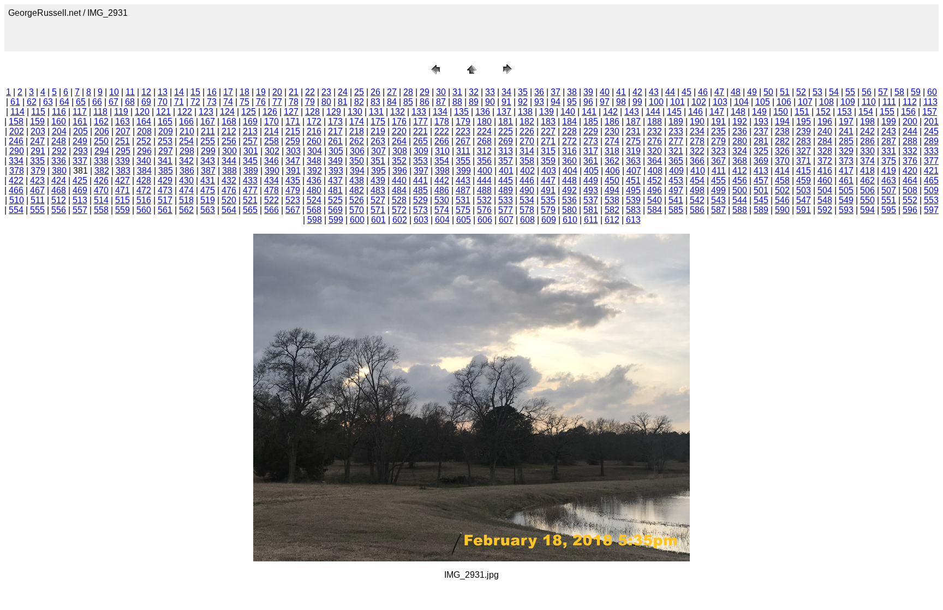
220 (399, 131)
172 (314, 121)
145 (674, 111)
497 (676, 190)
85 (408, 101)
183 (548, 121)
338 (101, 160)
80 (326, 101)
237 (761, 131)
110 (869, 101)
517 (165, 200)
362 (612, 160)
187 (633, 121)
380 (59, 170)
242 (867, 131)
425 (80, 180)
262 (356, 141)
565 (250, 210)
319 (633, 151)
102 (698, 101)
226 (527, 131)
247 (37, 141)
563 (207, 210)
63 (48, 101)
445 (505, 180)
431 (207, 180)
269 (505, 141)
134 (440, 111)
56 (867, 92)
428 (143, 180)
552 (910, 200)
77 (277, 101)
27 (392, 92)
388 (229, 170)
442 (441, 180)
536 (569, 200)
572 (399, 210)
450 (612, 180)
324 (739, 151)
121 (163, 111)
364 (654, 160)
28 (408, 92)
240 (824, 131)
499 (718, 190)
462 (867, 180)
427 (122, 180)
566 (271, 210)
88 (457, 101)
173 (335, 121)
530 (441, 200)
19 (261, 92)
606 (485, 219)
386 (187, 170)
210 (187, 131)
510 (16, 200)
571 (378, 210)
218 (356, 131)
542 (697, 200)
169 (250, 121)
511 (38, 200)
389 (250, 170)
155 (887, 111)
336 (58, 160)
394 (357, 170)
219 (378, 131)
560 (143, 210)
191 (718, 121)
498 (697, 190)
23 (326, 92)
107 (805, 101)
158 (16, 121)
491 (548, 190)
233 (676, 131)
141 (589, 111)
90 (490, 101)
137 (504, 111)
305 (336, 151)
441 (420, 180)
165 (165, 121)
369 (761, 160)
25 (359, 92)
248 (58, 141)
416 (824, 170)
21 (294, 92)
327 (803, 151)
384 (144, 170)
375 (888, 160)
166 (186, 121)
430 (186, 180)
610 (570, 219)
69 (146, 101)
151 (802, 111)
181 (505, 121)
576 (484, 210)
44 (670, 92)
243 (888, 131)
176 (399, 121)
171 (292, 121)
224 (484, 131)
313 (505, 151)
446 (527, 180)
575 (463, 210)
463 (888, 180)
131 (376, 111)
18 (244, 92)
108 (826, 101)
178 (441, 121)
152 (823, 111)
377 (931, 160)
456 (739, 180)
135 (461, 111)
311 (463, 151)
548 (824, 200)
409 (676, 170)
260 (314, 141)
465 (931, 180)
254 (186, 141)
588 (739, 210)
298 (187, 151)
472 (143, 190)
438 (356, 180)
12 (146, 92)
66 (97, 101)
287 (888, 141)
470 (101, 190)
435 (292, 180)
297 (165, 151)
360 (569, 160)
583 (633, 210)
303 (293, 151)
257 (250, 141)
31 (457, 92)
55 (850, 92)
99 (637, 101)
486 (441, 190)
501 (761, 190)
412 (739, 170)
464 (910, 180)
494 (612, 190)
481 (335, 190)
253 (165, 141)
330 (867, 151)
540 (654, 200)
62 (32, 101)
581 (590, 210)
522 (271, 200)
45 (686, 92)
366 (697, 160)
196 (824, 121)
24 (343, 92)
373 (846, 160)
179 (463, 121)
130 (355, 111)
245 (931, 131)
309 (421, 151)
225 (505, 131)
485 (420, 190)
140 (567, 111)
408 (655, 170)
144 (653, 111)
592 (824, 210)
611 (591, 219)
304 (314, 151)
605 (463, 219)
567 (292, 210)
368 (739, 160)
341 (165, 160)
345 (250, 160)
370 (782, 160)
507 (888, 190)
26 (375, 92)
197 (846, 121)
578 (527, 210)
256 (229, 141)
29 (424, 92)
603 (421, 219)
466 (16, 190)
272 (569, 141)
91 (506, 101)
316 (569, 151)
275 (633, 141)
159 (37, 121)
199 (888, 121)
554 (16, 210)
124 (227, 111)
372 (824, 160)
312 (484, 151)
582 (612, 210)
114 (17, 111)
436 (314, 180)
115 (38, 111)
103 (720, 101)
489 (505, 190)
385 (165, 170)
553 (931, 200)
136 (482, 111)
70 (163, 101)
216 (314, 131)
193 (761, 121)
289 (931, 141)
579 (548, 210)
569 (335, 210)
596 (910, 210)
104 (741, 101)
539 (633, 200)
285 (846, 141)
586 (697, 210)
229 (590, 131)
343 (207, 160)
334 (16, 160)
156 (908, 111)
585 (676, 210)
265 (420, 141)
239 (803, 131)
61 (15, 101)
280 (739, 141)
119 (121, 111)
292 (59, 151)
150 (780, 111)
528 (399, 200)
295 (123, 151)
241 (846, 131)
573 (420, 210)
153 (844, 111)
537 (590, 200)
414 (782, 170)
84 (392, 101)
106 (784, 101)
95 (572, 101)
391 (293, 170)
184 (569, 121)
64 (64, 101)
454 (697, 180)
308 (399, 151)
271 (548, 141)
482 (356, 190)
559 (122, 210)
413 (761, 170)
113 (930, 101)
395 (378, 170)
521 (250, 200)
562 (186, 210)
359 (548, 160)
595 (888, 210)
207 (123, 131)
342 (186, 160)
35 (523, 92)
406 (612, 170)
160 (58, 121)
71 (179, 101)
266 (441, 141)
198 (867, 121)
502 (782, 190)
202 (16, 131)
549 (846, 200)
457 (761, 180)
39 (588, 92)
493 (590, 190)
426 (101, 180)
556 (58, 210)
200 (910, 121)
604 (442, 219)
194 (782, 121)
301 (250, 151)
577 (505, 210)
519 (207, 200)
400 (485, 170)
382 (101, 170)
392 (314, 170)
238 (782, 131)
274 (612, 141)
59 (916, 92)
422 (16, 180)
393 (336, 170)
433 (250, 180)
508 (910, 190)
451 (633, 180)
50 (768, 92)
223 (463, 131)
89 (474, 101)
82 (359, 101)
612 (612, 219)
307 (378, 151)
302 (272, 151)
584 (654, 210)
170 (271, 121)
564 (229, 210)
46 (703, 92)
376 (910, 160)
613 (633, 219)
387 (208, 170)
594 (867, 210)
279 (718, 141)
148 (738, 111)
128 (312, 111)
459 (803, 180)
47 (719, 92)
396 (399, 170)
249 (80, 141)
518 (186, 200)
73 (212, 101)
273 (590, 141)
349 (335, 160)
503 (803, 190)
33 (490, 92)
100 (656, 101)
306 (357, 151)
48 (736, 92)
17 (228, 92)
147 (716, 111)
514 (101, 200)
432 (229, 180)
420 (910, 170)
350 (356, 160)
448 (569, 180)
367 (718, 160)
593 (846, 210)
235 (718, 131)
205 (80, 131)
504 (824, 190)
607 (506, 219)
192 (739, 121)
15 (195, 92)
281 (761, 141)
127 (291, 111)
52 (801, 92)
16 (212, 92)
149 (759, 111)
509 (931, 190)
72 (195, 101)
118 (100, 111)
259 (292, 141)
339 (122, 160)
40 (605, 92)
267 (463, 141)
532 (484, 200)
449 (590, 180)
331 (888, 151)
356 (484, 160)
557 (80, 210)
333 (931, 151)
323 (718, 151)
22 (310, 92)
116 (59, 111)
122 (184, 111)
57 (883, 92)
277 (676, 141)
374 (867, 160)
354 (441, 160)
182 (527, 121)
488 (484, 190)
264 (399, 141)
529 (420, 200)
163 (122, 121)
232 (654, 131)
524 (314, 200)
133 (418, 111)
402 (527, 170)
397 (421, 170)
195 (803, 121)
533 (505, 200)
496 (654, 190)
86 (424, 101)
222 (441, 131)
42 (637, 92)
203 (38, 131)
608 (527, 219)
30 (441, 92)
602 (399, 219)
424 (58, 180)
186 (612, 121)
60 (932, 92)
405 (591, 170)
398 (442, 170)
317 (590, 151)
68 (130, 101)
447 (548, 180)
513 (80, 200)
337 (80, 160)
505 (846, 190)
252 (143, 141)
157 (929, 111)
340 (143, 160)
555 (37, 210)
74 (228, 101)
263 (378, 141)
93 (539, 101)
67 (113, 101)
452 (654, 180)
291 (38, 151)
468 (58, 190)
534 (527, 200)
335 (37, 160)
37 (555, 92)
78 (294, 101)
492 (569, 190)
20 (277, 92)
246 (16, 141)
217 (335, 131)
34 (506, 92)
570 (356, 210)
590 (782, 210)
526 (356, 200)
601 (378, 219)
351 (378, 160)
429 (165, 180)
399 (463, 170)
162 (101, 121)
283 (803, 141)
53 (817, 92)
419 (888, 170)
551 (888, 200)
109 (847, 101)
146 (695, 111)
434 (271, 180)
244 (910, 131)
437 (335, 180)
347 (292, 160)
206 (101, 131)
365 (676, 160)
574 (441, 210)
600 (357, 219)
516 (143, 200)
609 (548, 219)
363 (633, 160)
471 (122, 190)
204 (59, 131)
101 (677, 101)
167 (207, 121)
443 (463, 180)
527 (378, 200)
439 (378, 180)
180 (484, 121)
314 (527, 151)
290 (16, 151)
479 (292, 190)
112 (910, 101)
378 (16, 170)
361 (590, 160)
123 (206, 111)
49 (752, 92)
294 (101, 151)
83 (375, 101)
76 (261, 101)
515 (122, 200)
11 (130, 92)
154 (865, 111)
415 (803, 170)
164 (143, 121)
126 (269, 111)
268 (484, 141)
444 (484, 180)
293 (80, 151)
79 (310, 101)
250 (101, 141)
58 (899, 92)
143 (631, 111)
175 (378, 121)
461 (846, 180)
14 (179, 92)
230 (612, 131)
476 (229, 190)
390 (272, 170)
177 (420, 121)
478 (271, 190)
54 (834, 92)
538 (612, 200)
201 (931, 121)
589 (761, 210)
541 (676, 200)
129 (333, 111)
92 (523, 101)
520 (229, 200)
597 (931, 210)
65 (81, 101)
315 (548, 151)
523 (292, 200)
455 (718, 180)
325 (761, 151)
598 (314, 219)
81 (343, 101)
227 (548, 131)
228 (569, 131)
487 (463, 190)
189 (676, 121)
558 (101, 210)
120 (142, 111)
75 (244, 101)
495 (633, 190)
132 (397, 111)
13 (163, 92)
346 (271, 160)
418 (867, 170)
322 (697, 151)
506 (867, 190)
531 (463, 200)
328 (824, 151)
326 (782, 151)
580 (569, 210)
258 (271, 141)
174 (356, 121)
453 (676, 180)
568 (314, 210)
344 (229, 160)
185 (590, 121)
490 (527, 190)
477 (250, 190)
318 (612, 151)
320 (654, 151)
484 (399, 190)
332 (910, 151)
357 (505, 160)
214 (271, 131)
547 (803, 200)
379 (38, 170)
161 (80, 121)
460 (824, 180)
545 (761, 200)
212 (229, 131)
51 (785, 92)
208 (144, 131)
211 (208, 131)
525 (335, 200)
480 (314, 190)
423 (37, 180)
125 (248, 111)
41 (621, 92)
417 (846, 170)
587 (718, 210)
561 (165, 210)
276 (654, 141)
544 (739, 200)
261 (335, 141)
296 (144, 151)
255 (207, 141)
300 (229, 151)
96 (588, 101)
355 (463, 160)
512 (58, 200)
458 (782, 180)
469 (80, 190)
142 (610, 111)
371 (803, 160)
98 (621, 101)
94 (555, 101)
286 (867, 141)
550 (867, 200)
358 (527, 160)
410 (697, 170)
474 (186, 190)
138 (525, 111)
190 (697, 121)
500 (739, 190)
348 (314, 160)
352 (399, 160)
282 (782, 141)
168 (229, 121)
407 (633, 170)
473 (165, 190)
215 (292, 131)
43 (654, 92)
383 (123, 170)
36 (539, 92)
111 (889, 101)
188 (654, 121)
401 (506, 170)
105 (762, 101)
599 (336, 219)
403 (548, 170)
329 (846, 151)
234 (697, 131)
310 (442, 151)
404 (570, 170)
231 (633, 131)
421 (931, 170)
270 (527, 141)
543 (718, 200)
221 (420, 131)
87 (441, 101)
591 (803, 210)
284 (824, 141)
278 (697, 141)
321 (676, 151)
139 (546, 111)
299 (208, 151)
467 (37, 190)
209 (165, 131)
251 (122, 141)
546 (782, 200)
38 (572, 92)
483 (378, 190)
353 (420, 160)
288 (910, 141)
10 (114, 92)
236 (739, 131)
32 (474, 92)
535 (548, 200)
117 (80, 111)
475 (207, 190)
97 (605, 101)
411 (719, 170)
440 (399, 180)
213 (250, 131)
